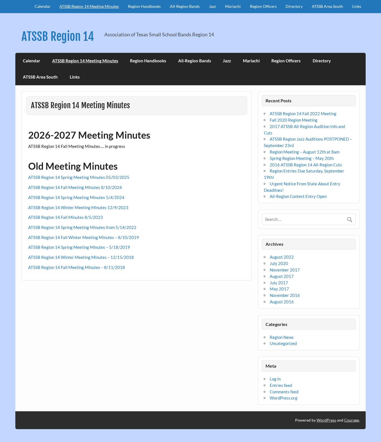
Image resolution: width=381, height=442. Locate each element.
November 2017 (285, 269)
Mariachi (233, 6)
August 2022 (282, 256)
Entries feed (281, 385)
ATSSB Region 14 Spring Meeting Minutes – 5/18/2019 (79, 247)
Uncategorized (283, 343)
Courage (351, 420)
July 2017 (279, 282)
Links (356, 6)
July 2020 (279, 263)
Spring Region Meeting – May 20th (302, 158)
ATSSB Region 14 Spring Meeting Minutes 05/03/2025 (78, 177)
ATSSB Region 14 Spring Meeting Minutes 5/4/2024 (76, 197)
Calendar (42, 6)
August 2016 (282, 301)
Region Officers (263, 6)
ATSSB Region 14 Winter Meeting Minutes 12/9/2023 (78, 207)
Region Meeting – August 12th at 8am (304, 151)
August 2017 (282, 276)
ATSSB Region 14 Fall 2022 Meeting (303, 113)
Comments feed (284, 391)
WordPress (326, 420)
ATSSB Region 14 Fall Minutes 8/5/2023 (65, 217)
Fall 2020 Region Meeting (293, 119)
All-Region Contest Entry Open (298, 196)
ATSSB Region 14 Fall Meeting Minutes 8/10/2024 (75, 187)
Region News (282, 337)
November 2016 (285, 295)
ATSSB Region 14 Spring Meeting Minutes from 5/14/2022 (82, 227)
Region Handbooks (144, 6)
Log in (275, 378)
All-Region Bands (185, 6)
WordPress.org (283, 397)
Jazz (212, 6)
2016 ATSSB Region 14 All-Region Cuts (306, 164)
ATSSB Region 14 (57, 36)
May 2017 (279, 288)
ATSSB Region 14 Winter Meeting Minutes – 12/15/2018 (81, 257)
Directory (294, 6)
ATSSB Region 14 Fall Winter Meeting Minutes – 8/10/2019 (83, 237)
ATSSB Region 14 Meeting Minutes (89, 6)
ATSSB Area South (327, 6)
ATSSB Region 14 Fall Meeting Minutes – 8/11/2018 (76, 267)
